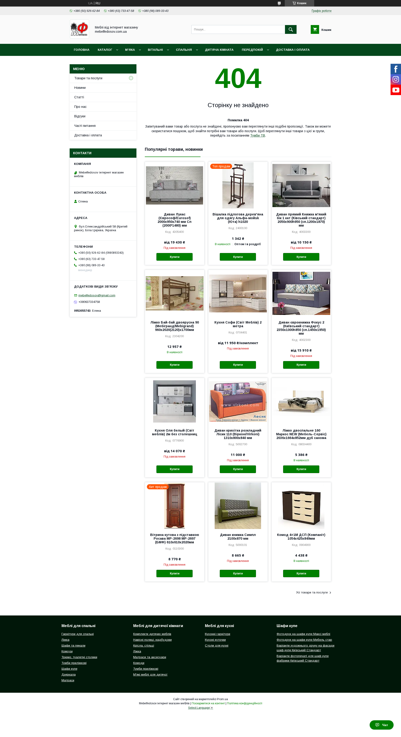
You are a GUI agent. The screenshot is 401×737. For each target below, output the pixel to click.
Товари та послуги (88, 78)
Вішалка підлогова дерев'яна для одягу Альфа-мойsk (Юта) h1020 (238, 218)
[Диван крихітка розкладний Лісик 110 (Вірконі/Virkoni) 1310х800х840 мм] (238, 401)
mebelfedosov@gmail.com (96, 295)
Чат (385, 725)
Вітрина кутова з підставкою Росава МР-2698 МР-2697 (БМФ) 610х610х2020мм (174, 538)
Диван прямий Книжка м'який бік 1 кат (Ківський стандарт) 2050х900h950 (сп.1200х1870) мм (301, 219)
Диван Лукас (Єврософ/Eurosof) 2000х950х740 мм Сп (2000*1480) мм (174, 219)
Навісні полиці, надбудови (152, 639)
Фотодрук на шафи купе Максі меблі (303, 634)
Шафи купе (69, 668)
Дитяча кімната (219, 49)
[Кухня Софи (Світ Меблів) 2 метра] (238, 293)
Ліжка (65, 639)
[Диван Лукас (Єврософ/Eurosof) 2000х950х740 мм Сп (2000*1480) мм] (174, 185)
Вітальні (155, 49)
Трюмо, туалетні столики (79, 657)
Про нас (80, 107)
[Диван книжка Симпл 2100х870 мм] (238, 505)
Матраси (67, 680)
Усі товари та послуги (312, 592)
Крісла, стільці (143, 645)
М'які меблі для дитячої (150, 674)
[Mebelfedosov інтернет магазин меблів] (79, 38)
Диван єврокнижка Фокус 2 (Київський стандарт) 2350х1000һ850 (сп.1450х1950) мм (301, 327)
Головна (81, 49)
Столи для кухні (216, 645)
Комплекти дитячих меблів (152, 634)
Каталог (105, 49)
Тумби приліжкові (74, 663)
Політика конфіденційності (244, 703)
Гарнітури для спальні (77, 634)
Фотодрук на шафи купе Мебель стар (304, 639)
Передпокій (252, 49)
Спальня (184, 49)
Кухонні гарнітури (217, 634)
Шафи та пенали (73, 645)
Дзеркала (68, 674)
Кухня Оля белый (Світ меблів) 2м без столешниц (174, 432)
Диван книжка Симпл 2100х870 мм (238, 536)
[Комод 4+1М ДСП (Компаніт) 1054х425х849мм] (301, 505)
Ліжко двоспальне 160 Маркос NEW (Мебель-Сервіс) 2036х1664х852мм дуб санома (301, 434)
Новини (80, 88)
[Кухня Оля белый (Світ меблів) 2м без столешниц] (174, 401)
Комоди (67, 651)
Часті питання (85, 126)
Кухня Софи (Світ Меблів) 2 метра (238, 324)
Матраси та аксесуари (149, 657)
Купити (174, 257)
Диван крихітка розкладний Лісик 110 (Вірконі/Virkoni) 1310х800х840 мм (237, 434)
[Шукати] (291, 29)
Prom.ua (222, 699)
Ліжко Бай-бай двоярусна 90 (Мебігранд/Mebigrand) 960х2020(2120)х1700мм (174, 326)
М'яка (130, 49)
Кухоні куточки (215, 639)
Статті (79, 97)
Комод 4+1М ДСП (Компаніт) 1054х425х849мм (301, 536)
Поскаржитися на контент (208, 703)
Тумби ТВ (257, 135)
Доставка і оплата (293, 49)
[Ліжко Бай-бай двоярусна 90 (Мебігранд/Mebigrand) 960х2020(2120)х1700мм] (174, 293)
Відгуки (79, 116)
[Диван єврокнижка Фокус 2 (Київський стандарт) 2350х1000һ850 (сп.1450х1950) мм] (301, 293)
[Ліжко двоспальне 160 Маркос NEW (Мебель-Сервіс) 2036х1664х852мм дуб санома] (301, 401)
